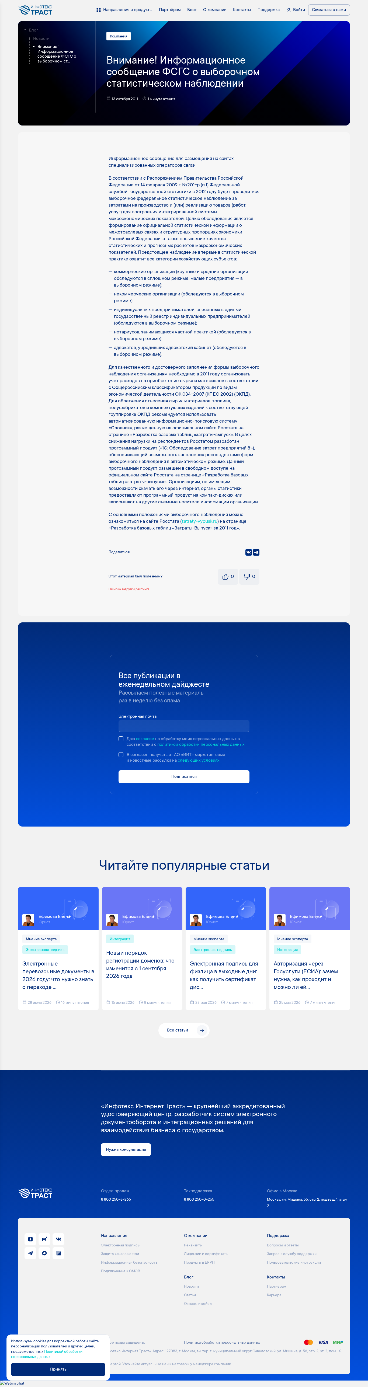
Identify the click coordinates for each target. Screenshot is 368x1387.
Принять (58, 1369)
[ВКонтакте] (248, 552)
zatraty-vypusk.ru (199, 521)
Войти (299, 10)
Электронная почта (138, 716)
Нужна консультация (126, 1149)
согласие (145, 739)
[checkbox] (121, 738)
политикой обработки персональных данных (200, 744)
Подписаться (184, 776)
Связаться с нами (329, 10)
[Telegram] (256, 552)
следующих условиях (198, 760)
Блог (33, 30)
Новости (41, 38)
